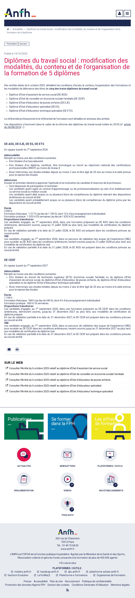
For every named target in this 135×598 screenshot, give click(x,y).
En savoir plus (68, 563)
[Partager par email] (9, 349)
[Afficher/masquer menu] (127, 13)
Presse (27, 581)
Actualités (18, 29)
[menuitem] (24, 460)
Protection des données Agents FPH (25, 584)
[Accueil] (20, 13)
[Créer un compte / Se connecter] (119, 13)
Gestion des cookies (58, 584)
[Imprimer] (17, 349)
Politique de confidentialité (96, 581)
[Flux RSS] (67, 590)
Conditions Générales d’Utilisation (90, 584)
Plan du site (56, 581)
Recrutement (72, 581)
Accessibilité (41, 581)
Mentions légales (120, 584)
